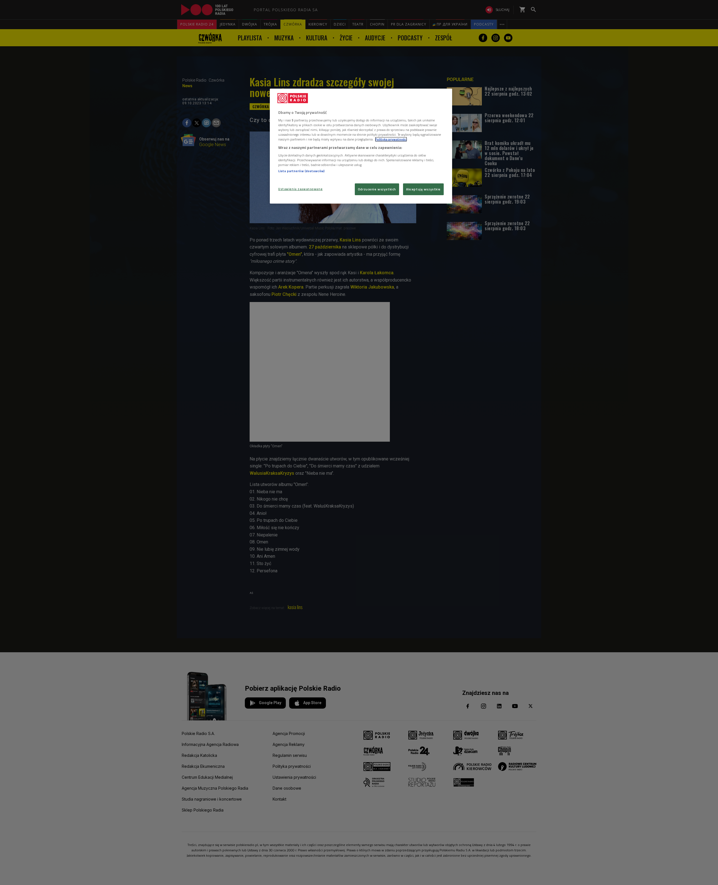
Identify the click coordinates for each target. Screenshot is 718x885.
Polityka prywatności (391, 139)
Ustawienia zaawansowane (300, 188)
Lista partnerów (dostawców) (301, 171)
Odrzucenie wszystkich (377, 189)
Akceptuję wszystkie (423, 189)
